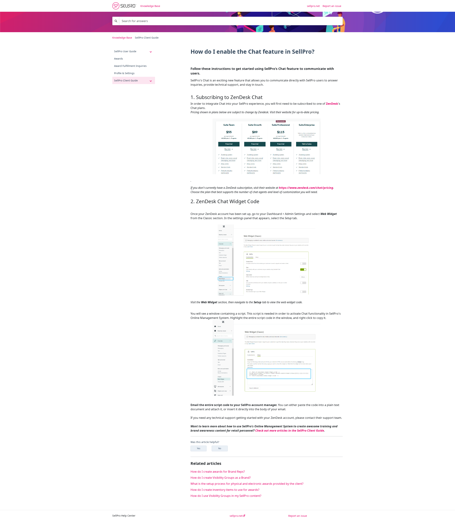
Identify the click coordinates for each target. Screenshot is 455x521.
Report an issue (332, 6)
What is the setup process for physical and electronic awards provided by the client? (247, 484)
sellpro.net (313, 6)
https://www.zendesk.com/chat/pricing (306, 188)
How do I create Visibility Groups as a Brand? (221, 478)
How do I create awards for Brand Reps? (218, 472)
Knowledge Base (150, 6)
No (219, 448)
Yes (198, 448)
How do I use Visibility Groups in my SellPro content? (226, 496)
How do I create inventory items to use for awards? (225, 490)
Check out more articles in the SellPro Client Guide (289, 430)
